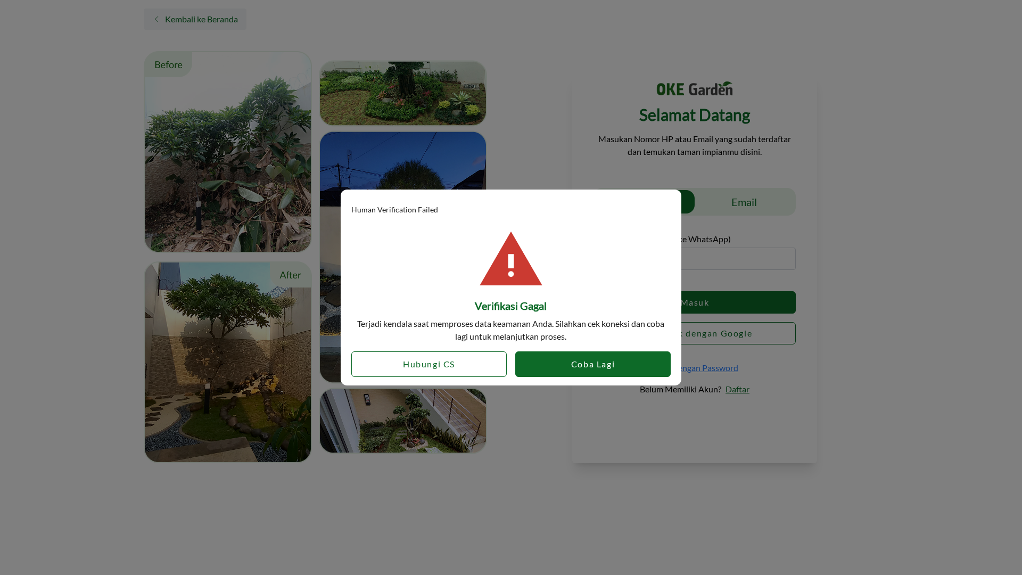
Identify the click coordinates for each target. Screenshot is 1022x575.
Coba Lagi (593, 364)
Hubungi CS (429, 364)
